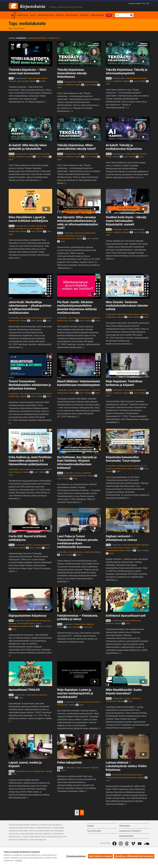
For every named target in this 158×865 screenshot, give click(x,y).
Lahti (21, 318)
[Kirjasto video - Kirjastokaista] (13, 6)
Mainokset (42, 695)
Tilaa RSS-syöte (94, 831)
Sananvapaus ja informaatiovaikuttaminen (72, 476)
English (138, 3)
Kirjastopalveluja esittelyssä (115, 550)
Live (109, 15)
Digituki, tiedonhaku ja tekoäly (87, 82)
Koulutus (59, 15)
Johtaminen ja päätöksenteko (85, 233)
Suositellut (25, 81)
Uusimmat (21, 38)
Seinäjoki (32, 226)
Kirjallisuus (22, 15)
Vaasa (11, 472)
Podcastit (84, 15)
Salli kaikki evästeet (100, 856)
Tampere (134, 548)
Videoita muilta (71, 15)
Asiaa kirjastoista (46, 15)
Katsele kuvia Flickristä (129, 831)
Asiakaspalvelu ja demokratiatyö (134, 390)
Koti (13, 15)
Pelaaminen (18, 472)
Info (143, 3)
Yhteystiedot (124, 826)
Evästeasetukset (76, 856)
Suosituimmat (33, 38)
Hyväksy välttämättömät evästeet (134, 856)
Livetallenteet (68, 85)
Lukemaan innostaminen (24, 229)
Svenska (131, 3)
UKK (147, 3)
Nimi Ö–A (55, 38)
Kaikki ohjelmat (97, 15)
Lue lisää (18, 860)
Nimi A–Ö (45, 38)
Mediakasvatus (14, 231)
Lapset (33, 15)
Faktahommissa (79, 624)
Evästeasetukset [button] (126, 836)
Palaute (90, 826)
